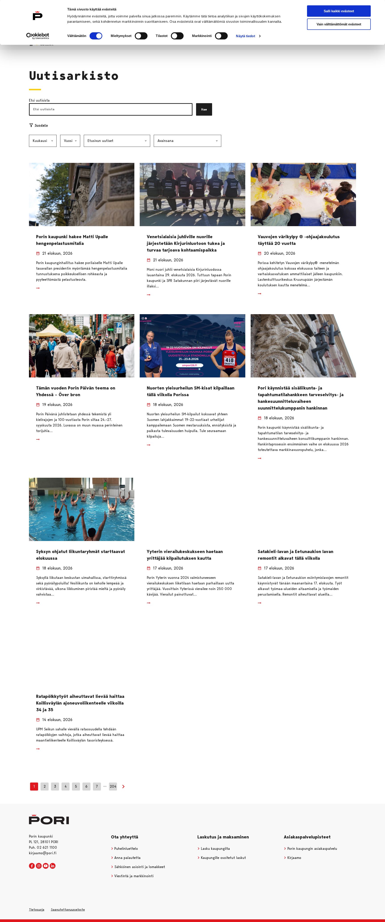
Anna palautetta (127, 858)
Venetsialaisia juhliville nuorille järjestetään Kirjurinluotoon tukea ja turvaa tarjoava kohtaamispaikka (186, 243)
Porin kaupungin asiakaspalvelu (311, 848)
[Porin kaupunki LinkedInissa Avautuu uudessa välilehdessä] (52, 866)
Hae (204, 109)
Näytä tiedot (245, 36)
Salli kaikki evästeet (339, 11)
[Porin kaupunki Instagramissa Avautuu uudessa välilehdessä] (39, 866)
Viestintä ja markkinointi (133, 876)
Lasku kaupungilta (215, 848)
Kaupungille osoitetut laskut (223, 858)
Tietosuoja (36, 910)
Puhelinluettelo (125, 848)
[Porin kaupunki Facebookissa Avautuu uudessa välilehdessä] (32, 866)
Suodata (41, 125)
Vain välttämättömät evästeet (339, 24)
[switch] (141, 35)
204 (113, 786)
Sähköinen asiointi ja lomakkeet (139, 867)
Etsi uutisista (39, 100)
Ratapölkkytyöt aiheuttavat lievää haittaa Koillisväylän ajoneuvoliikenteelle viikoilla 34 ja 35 (80, 703)
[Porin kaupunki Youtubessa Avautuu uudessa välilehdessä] (46, 866)
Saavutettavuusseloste (68, 910)
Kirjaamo (293, 858)
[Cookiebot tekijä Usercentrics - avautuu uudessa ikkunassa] (37, 36)
